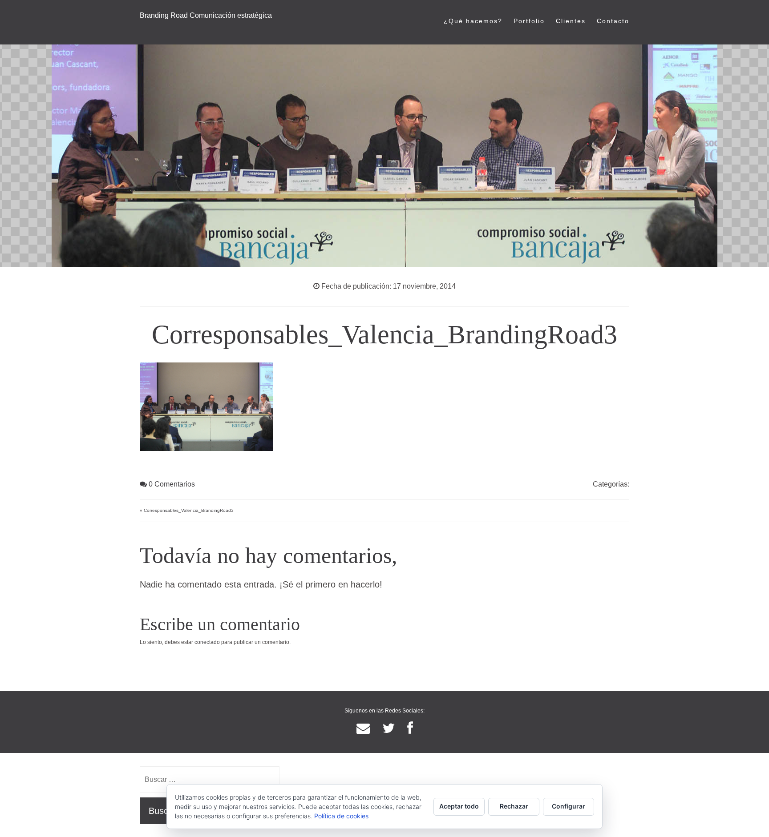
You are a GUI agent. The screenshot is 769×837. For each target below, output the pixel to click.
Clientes (571, 20)
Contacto (613, 20)
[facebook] (410, 728)
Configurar (568, 806)
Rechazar (514, 806)
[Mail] (363, 728)
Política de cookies (341, 816)
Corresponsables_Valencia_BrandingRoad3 (189, 510)
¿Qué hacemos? (473, 20)
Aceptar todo (459, 806)
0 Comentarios (171, 484)
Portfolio (529, 20)
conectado (207, 642)
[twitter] (388, 728)
